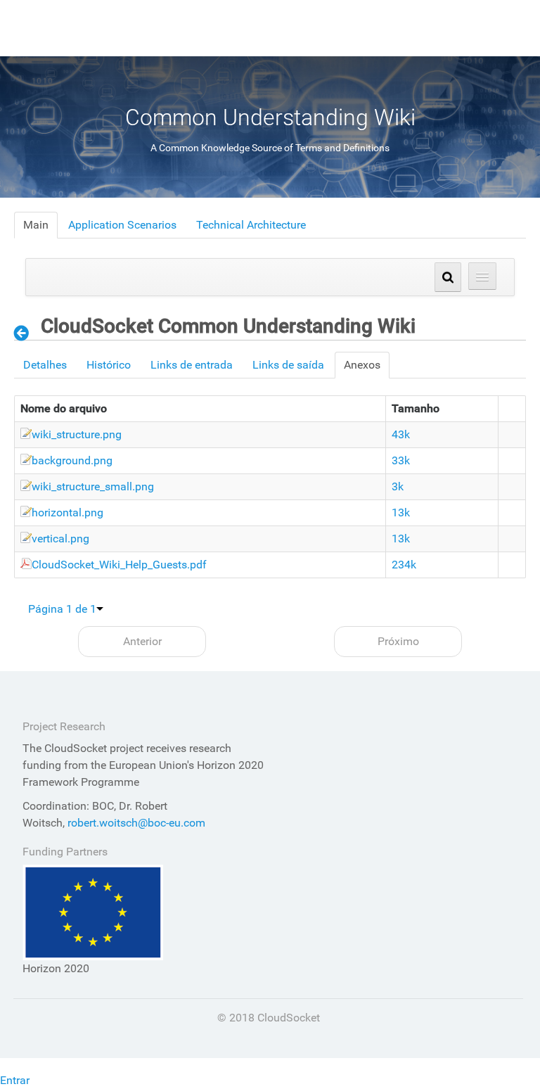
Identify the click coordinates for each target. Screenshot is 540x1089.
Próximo (398, 641)
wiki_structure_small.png (93, 486)
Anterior (142, 641)
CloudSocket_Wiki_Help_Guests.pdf (119, 564)
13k (401, 512)
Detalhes (45, 364)
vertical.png (60, 538)
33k (401, 460)
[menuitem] (36, 225)
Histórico (108, 364)
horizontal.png (67, 512)
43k (401, 434)
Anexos (362, 364)
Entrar (15, 1080)
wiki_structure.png (77, 434)
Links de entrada (191, 364)
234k (404, 564)
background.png (72, 460)
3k (398, 486)
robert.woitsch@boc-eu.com (136, 822)
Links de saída (288, 364)
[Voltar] (25, 333)
